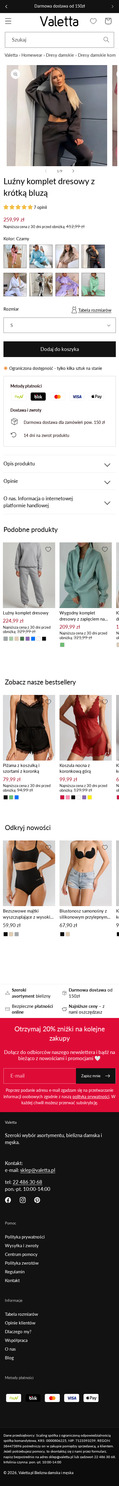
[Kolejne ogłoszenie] (112, 6)
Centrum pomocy (21, 1254)
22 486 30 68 (27, 1182)
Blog (9, 1357)
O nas (10, 1348)
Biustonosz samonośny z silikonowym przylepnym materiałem (83, 914)
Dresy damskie (60, 55)
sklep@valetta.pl (37, 1170)
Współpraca (16, 1340)
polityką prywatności (90, 1096)
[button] (8, 21)
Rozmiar (11, 308)
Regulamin (15, 1271)
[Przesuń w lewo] (46, 171)
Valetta (11, 55)
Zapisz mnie (91, 1075)
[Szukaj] (106, 39)
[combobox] (59, 39)
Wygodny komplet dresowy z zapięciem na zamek (82, 616)
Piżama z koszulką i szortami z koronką (21, 768)
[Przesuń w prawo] (73, 171)
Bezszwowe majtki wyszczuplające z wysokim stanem (28, 914)
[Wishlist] (93, 21)
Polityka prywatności (25, 1236)
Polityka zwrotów (22, 1262)
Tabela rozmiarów (94, 310)
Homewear (31, 55)
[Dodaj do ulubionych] (48, 549)
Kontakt (12, 1280)
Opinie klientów (20, 1322)
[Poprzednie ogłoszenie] (6, 6)
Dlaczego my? (18, 1331)
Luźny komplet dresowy (26, 612)
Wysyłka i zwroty (22, 1245)
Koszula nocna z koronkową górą (75, 768)
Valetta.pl (26, 1473)
